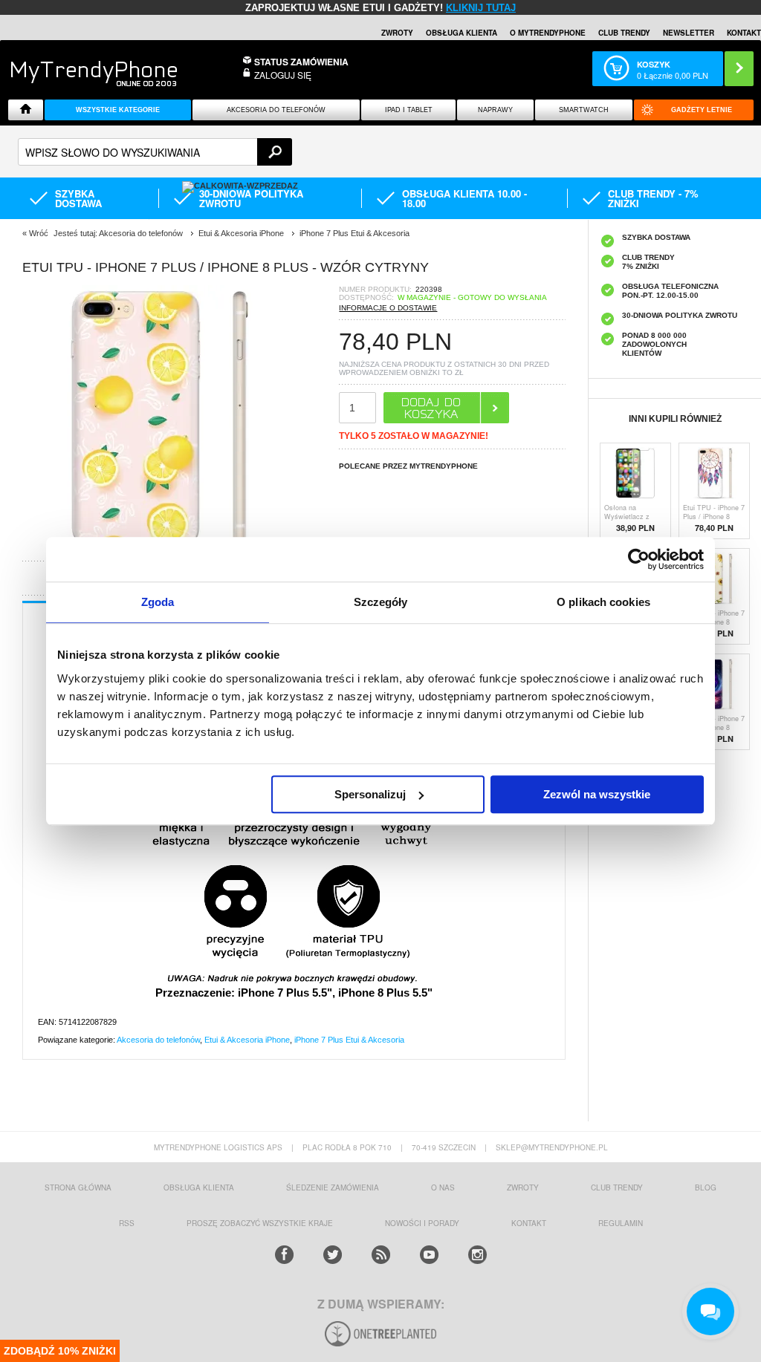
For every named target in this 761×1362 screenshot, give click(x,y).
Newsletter (688, 32)
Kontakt (744, 32)
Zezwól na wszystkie (596, 794)
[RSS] (381, 1254)
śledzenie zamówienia (332, 1187)
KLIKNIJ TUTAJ (481, 7)
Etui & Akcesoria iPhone (247, 1039)
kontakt (528, 1223)
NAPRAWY (495, 110)
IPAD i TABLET (409, 110)
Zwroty (397, 32)
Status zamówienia (301, 61)
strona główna (78, 1187)
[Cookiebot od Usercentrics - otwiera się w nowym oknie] (639, 559)
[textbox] (155, 152)
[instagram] (477, 1254)
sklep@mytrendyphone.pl (552, 1147)
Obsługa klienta (461, 32)
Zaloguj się (282, 74)
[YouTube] (429, 1254)
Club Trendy (624, 32)
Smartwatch (584, 110)
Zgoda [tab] (158, 602)
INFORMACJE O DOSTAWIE (388, 308)
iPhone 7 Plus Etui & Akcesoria (349, 1039)
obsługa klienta (198, 1187)
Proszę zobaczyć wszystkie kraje (260, 1223)
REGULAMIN (620, 1223)
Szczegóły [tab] (381, 602)
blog (705, 1187)
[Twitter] (332, 1254)
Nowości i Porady (422, 1223)
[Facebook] (284, 1254)
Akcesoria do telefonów (276, 110)
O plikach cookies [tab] (603, 602)
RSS (127, 1223)
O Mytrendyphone (548, 32)
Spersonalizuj (370, 794)
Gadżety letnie (701, 110)
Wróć (38, 233)
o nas (443, 1187)
